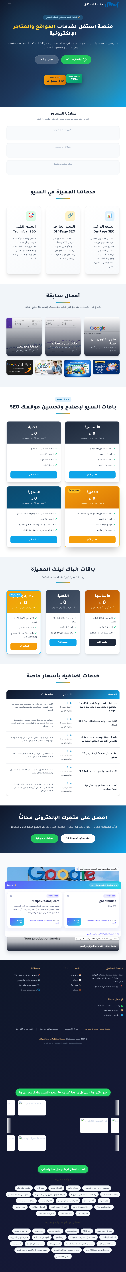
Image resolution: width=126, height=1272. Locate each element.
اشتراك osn (83, 1213)
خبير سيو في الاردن (35, 1243)
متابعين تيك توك (23, 1188)
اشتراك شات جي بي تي (68, 1200)
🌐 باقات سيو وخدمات (30, 990)
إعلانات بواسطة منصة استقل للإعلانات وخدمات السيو (98, 869)
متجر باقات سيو (63, 1256)
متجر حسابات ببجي (46, 1213)
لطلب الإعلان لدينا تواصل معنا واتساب (63, 1169)
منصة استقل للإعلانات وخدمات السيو (32, 1250)
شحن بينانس (20, 1207)
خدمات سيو (72, 1231)
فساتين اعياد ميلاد (103, 1207)
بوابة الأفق (59, 1237)
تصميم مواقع (54, 1243)
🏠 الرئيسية (76, 975)
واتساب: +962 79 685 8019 (108, 1006)
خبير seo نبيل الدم (106, 1243)
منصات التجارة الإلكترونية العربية (79, 1243)
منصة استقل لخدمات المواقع (97, 1029)
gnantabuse (107, 901)
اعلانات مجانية (55, 1231)
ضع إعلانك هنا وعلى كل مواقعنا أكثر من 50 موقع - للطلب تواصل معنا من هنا (63, 1092)
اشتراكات (41, 1188)
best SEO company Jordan (97, 1250)
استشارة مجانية (44, 838)
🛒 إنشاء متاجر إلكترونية (29, 985)
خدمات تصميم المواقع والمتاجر (66, 1250)
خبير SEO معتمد (71, 1029)
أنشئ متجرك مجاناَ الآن (78, 838)
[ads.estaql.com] (63, 874)
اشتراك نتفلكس (38, 1207)
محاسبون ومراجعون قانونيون (97, 1188)
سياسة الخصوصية (76, 1043)
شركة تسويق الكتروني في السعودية (50, 1194)
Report (10, 885)
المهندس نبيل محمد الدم (18, 1194)
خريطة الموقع (48, 1043)
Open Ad (74, 921)
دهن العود (104, 1200)
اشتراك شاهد (56, 1188)
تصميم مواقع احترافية (49, 1029)
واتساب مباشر (74, 60)
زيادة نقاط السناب (110, 1194)
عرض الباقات (46, 60)
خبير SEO (87, 1231)
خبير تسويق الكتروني (19, 1237)
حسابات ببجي (66, 1213)
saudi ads (39, 1231)
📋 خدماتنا (77, 980)
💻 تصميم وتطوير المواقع (28, 980)
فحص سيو (16, 1243)
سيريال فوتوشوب (104, 1231)
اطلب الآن (92, 475)
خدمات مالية (73, 1188)
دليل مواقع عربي (21, 1231)
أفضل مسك (89, 1200)
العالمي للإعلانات (109, 1237)
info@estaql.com (111, 1011)
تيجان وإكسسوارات (26, 1200)
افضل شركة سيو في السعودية (82, 1237)
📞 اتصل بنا (76, 985)
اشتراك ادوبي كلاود (59, 1207)
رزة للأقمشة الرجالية (81, 1207)
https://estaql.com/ (45, 901)
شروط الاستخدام (61, 1043)
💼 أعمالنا (77, 990)
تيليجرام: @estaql (111, 1015)
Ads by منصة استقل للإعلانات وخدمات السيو (103, 934)
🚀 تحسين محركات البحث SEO (27, 975)
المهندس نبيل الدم (41, 1237)
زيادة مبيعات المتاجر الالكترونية (83, 1194)
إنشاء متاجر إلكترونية (24, 1029)
